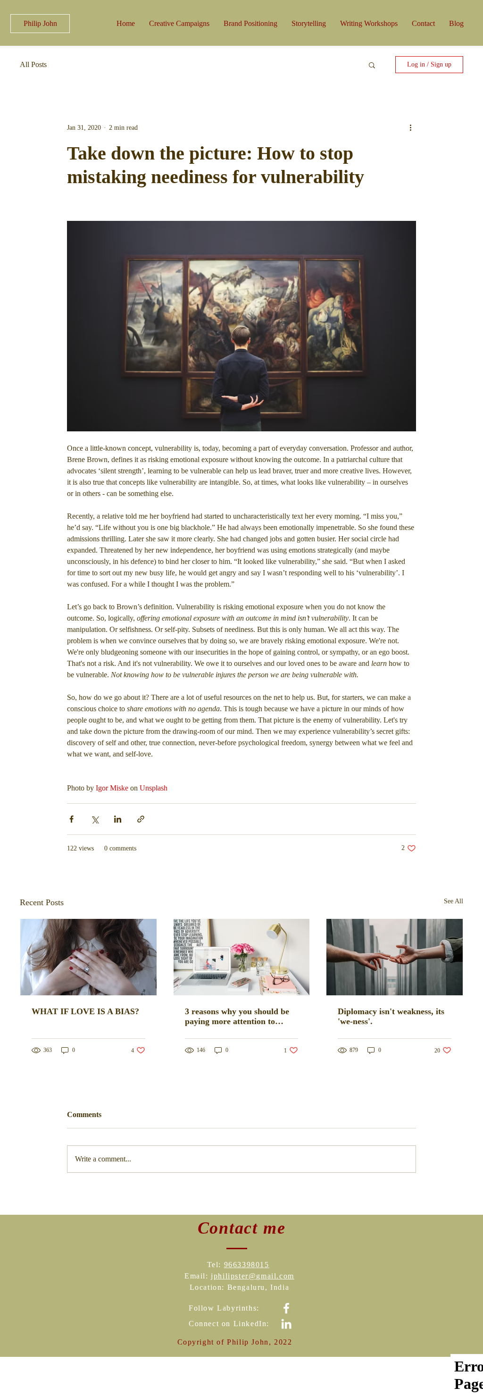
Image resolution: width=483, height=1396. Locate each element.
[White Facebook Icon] (286, 1308)
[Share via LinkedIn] (117, 819)
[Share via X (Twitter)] (94, 819)
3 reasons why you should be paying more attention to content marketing (237, 1016)
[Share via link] (140, 819)
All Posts (33, 64)
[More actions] (410, 127)
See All (453, 901)
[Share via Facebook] (71, 819)
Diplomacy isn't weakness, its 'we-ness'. (391, 1016)
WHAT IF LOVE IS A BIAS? (85, 1011)
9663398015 (246, 1265)
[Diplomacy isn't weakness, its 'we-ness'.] (394, 957)
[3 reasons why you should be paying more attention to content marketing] (242, 957)
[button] (369, 23)
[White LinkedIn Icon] (286, 1324)
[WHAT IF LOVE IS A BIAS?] (88, 957)
